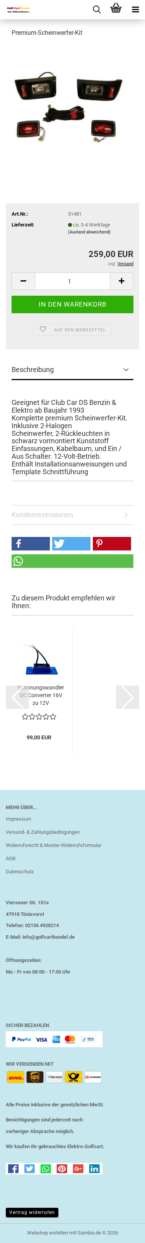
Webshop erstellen (47, 1233)
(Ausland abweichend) (89, 232)
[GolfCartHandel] (15, 9)
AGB (10, 858)
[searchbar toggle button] (96, 9)
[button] (23, 281)
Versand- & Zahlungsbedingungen (43, 832)
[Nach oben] (123, 1231)
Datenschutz (20, 871)
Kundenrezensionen (42, 515)
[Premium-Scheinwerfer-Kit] (72, 102)
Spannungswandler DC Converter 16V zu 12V (40, 695)
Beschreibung (33, 369)
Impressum (18, 819)
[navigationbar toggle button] (135, 9)
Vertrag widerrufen (32, 1212)
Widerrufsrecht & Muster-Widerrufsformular (53, 845)
